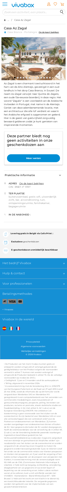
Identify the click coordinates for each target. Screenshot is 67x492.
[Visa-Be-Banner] (12, 302)
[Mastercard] (20, 302)
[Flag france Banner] (17, 329)
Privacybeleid (33, 342)
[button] (4, 56)
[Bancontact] (3, 302)
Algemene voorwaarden (33, 346)
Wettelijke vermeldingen (33, 351)
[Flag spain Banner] (3, 329)
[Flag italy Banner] (10, 329)
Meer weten (33, 158)
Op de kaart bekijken (49, 32)
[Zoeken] (62, 12)
